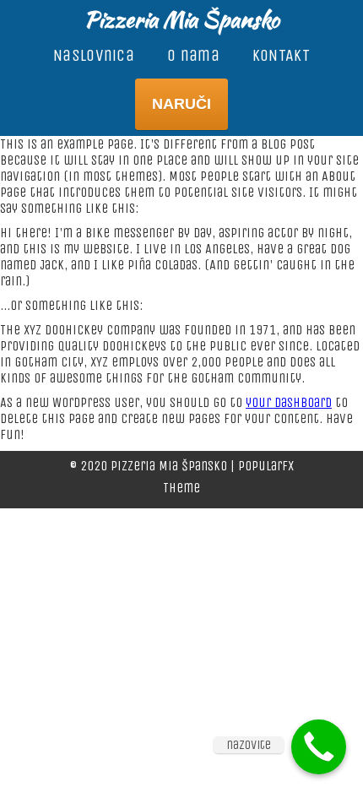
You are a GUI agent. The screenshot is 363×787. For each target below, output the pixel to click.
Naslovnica (93, 55)
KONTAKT (281, 55)
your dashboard (289, 402)
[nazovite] (318, 746)
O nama (193, 55)
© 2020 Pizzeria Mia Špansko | (154, 466)
